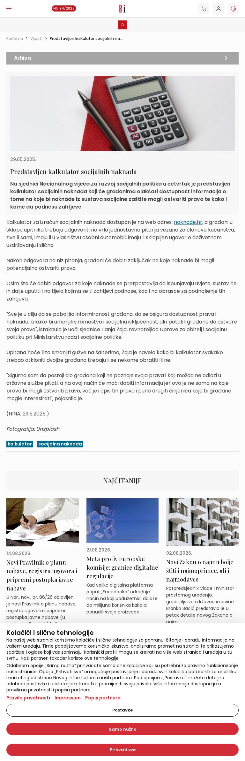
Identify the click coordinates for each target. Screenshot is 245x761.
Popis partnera (103, 698)
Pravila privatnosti (28, 698)
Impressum (68, 698)
